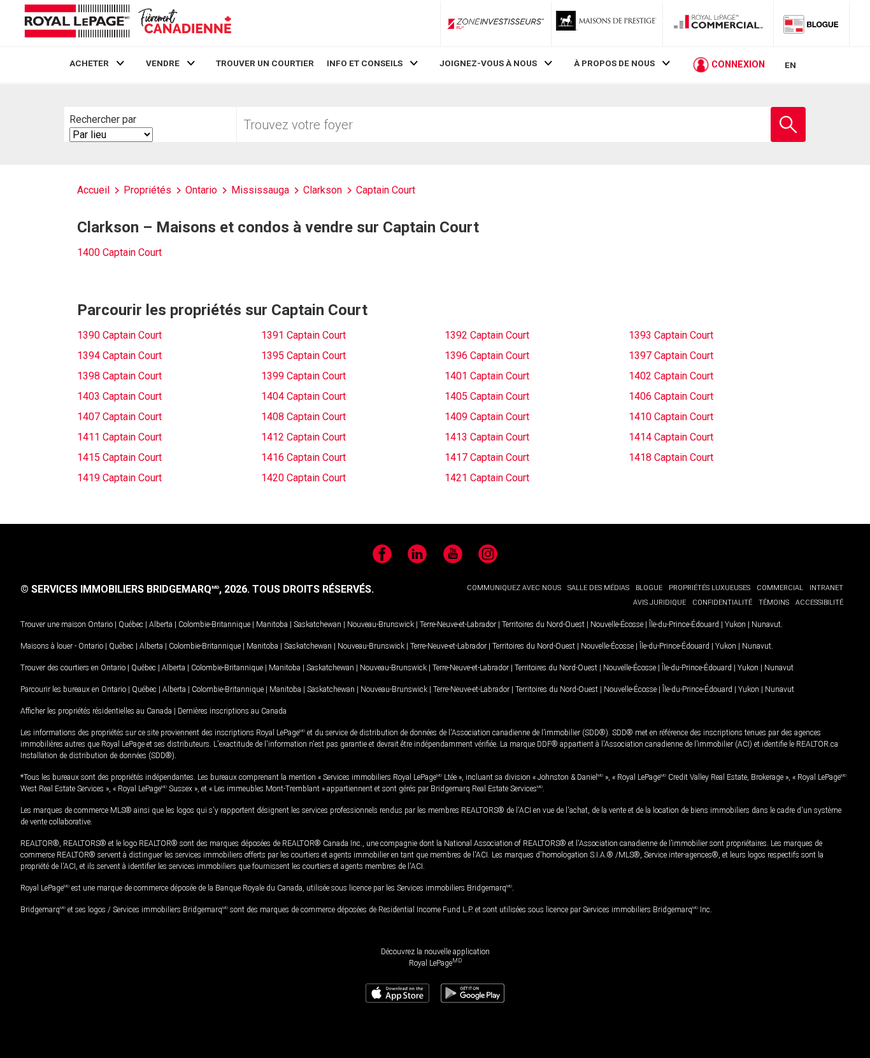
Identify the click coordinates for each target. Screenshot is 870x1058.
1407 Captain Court (119, 417)
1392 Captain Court (487, 335)
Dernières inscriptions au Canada (232, 711)
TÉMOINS (774, 602)
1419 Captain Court (119, 478)
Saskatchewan (317, 624)
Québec (130, 624)
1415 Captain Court (119, 457)
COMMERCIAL (780, 588)
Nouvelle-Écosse (616, 624)
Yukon (735, 624)
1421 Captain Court (487, 478)
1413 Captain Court (487, 437)
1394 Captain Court (119, 355)
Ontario (100, 624)
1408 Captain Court (303, 417)
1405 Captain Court (487, 396)
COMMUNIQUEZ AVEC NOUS (514, 588)
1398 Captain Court (119, 376)
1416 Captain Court (303, 457)
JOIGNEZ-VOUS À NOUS (488, 63)
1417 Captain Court (487, 457)
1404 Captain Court (303, 396)
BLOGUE (649, 588)
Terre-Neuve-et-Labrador (458, 624)
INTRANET (826, 588)
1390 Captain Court (119, 335)
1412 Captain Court (303, 437)
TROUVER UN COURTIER (265, 63)
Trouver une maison (53, 624)
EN (790, 65)
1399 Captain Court (303, 376)
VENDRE (163, 63)
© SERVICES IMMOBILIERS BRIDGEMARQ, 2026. (135, 589)
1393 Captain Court (671, 335)
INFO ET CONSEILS (365, 63)
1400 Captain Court (119, 252)
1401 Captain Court (487, 376)
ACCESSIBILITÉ (819, 602)
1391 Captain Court (303, 335)
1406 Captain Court (671, 396)
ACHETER (89, 63)
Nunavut (766, 624)
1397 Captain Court (671, 355)
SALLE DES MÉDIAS (598, 588)
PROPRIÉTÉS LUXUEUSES (709, 588)
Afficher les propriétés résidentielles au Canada (96, 711)
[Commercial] (718, 23)
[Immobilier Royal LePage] (127, 23)
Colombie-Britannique (214, 624)
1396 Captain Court (487, 355)
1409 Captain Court (487, 417)
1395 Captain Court (303, 355)
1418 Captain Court (671, 457)
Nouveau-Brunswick (380, 624)
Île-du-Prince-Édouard (684, 624)
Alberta (161, 624)
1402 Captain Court (671, 376)
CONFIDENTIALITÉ (722, 602)
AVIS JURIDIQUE (659, 602)
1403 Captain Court (119, 396)
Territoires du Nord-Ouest (543, 624)
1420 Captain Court (303, 478)
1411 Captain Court (119, 437)
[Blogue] (811, 23)
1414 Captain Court (671, 437)
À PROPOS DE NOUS (614, 63)
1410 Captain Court (671, 417)
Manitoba (272, 624)
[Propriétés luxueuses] (607, 23)
